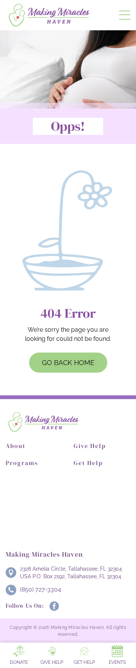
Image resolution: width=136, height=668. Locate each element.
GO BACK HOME (68, 363)
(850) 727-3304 (40, 589)
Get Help (88, 463)
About (16, 446)
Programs (22, 463)
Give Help (90, 446)
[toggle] (124, 15)
